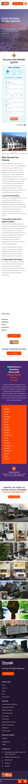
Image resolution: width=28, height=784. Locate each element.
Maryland (6, 24)
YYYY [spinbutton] (13, 82)
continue (14, 118)
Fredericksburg (8, 445)
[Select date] (6, 83)
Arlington (6, 458)
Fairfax (6, 456)
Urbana (3, 324)
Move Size (7, 90)
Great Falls (7, 443)
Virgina (4, 744)
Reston (6, 422)
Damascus (4, 319)
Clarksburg (4, 322)
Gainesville (7, 448)
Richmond (6, 453)
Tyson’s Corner (8, 435)
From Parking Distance (9, 108)
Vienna (6, 437)
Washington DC (6, 165)
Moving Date (7, 81)
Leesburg (6, 427)
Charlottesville (8, 451)
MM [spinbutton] (8, 82)
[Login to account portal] (25, 781)
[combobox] (15, 87)
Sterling (6, 424)
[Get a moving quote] (20, 781)
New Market (5, 327)
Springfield (7, 430)
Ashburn (4, 330)
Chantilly (6, 432)
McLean (6, 440)
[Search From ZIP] (12, 96)
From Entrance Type (8, 99)
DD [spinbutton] (10, 82)
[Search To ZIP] (22, 96)
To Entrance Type (8, 104)
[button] (26, 3)
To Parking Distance (8, 113)
